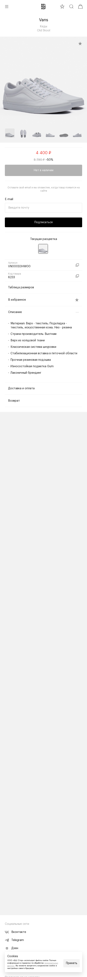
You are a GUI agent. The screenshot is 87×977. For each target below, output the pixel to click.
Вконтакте (18, 932)
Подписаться (43, 222)
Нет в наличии (43, 170)
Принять (71, 963)
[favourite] (62, 6)
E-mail (9, 199)
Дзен (14, 948)
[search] (71, 6)
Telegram (17, 940)
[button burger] (7, 6)
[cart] (80, 6)
